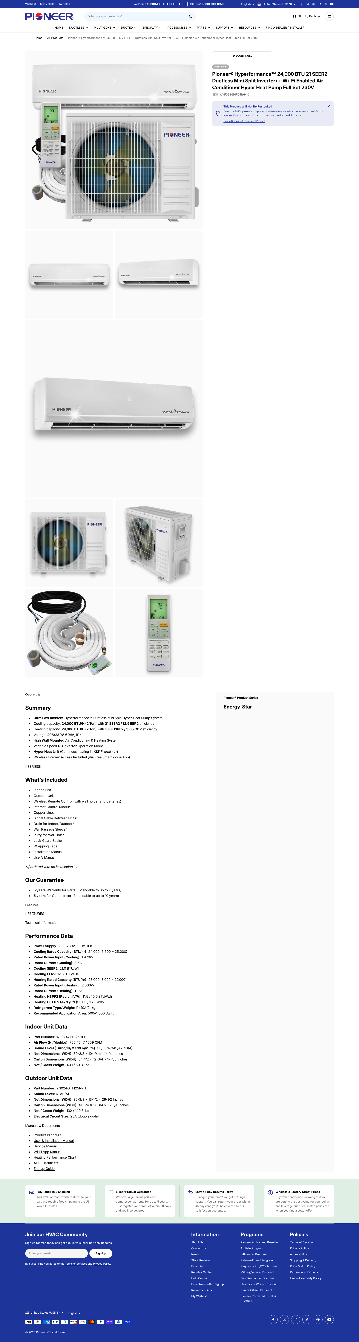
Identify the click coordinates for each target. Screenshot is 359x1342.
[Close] (329, 105)
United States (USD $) (277, 4)
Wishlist (30, 4)
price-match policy (311, 1206)
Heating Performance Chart (55, 1157)
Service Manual (45, 1146)
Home (38, 38)
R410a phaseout (243, 111)
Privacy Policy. (102, 1263)
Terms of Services (76, 1263)
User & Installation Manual (54, 1141)
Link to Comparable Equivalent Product (244, 121)
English (246, 4)
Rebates (64, 4)
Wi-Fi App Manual (47, 1152)
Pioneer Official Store (50, 1332)
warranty (138, 1201)
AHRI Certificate (46, 1163)
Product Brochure (47, 1135)
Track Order (48, 4)
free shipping (68, 1201)
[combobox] (140, 16)
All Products (55, 38)
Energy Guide (44, 1169)
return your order (229, 1201)
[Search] (191, 16)
